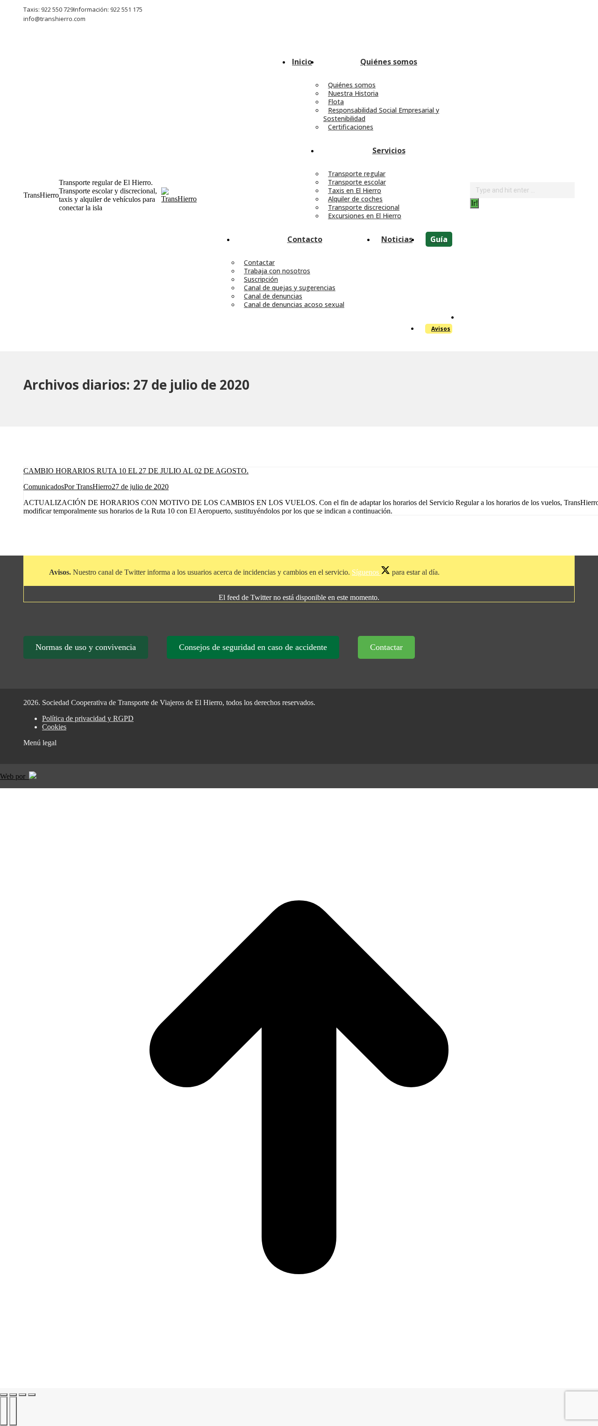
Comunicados (43, 487)
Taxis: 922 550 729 (48, 9)
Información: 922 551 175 (107, 9)
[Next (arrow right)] (13, 1411)
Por (88, 487)
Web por (14, 776)
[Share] (13, 1394)
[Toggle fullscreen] (22, 1394)
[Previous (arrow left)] (3, 1411)
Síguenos (366, 572)
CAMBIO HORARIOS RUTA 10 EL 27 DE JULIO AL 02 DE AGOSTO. (136, 471)
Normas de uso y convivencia (86, 647)
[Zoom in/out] (32, 1394)
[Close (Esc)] (3, 1394)
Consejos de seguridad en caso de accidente (253, 647)
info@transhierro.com (54, 18)
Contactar (386, 647)
